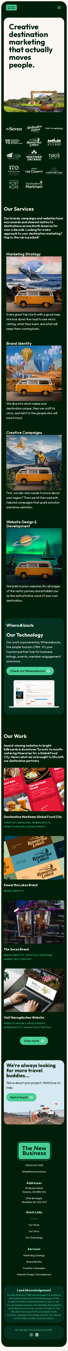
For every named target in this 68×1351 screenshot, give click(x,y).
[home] (11, 7)
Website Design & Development (34, 1274)
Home (34, 1218)
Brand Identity (34, 1261)
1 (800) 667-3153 (34, 1165)
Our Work (34, 1224)
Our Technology (34, 1237)
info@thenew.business (34, 1171)
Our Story (34, 1231)
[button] (59, 7)
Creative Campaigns (34, 1268)
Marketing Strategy (34, 1255)
